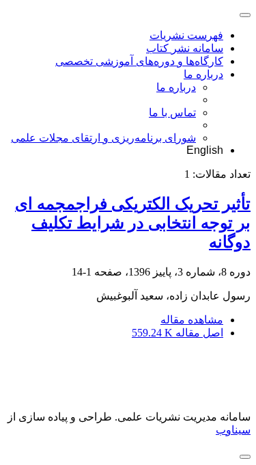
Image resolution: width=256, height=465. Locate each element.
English (204, 150)
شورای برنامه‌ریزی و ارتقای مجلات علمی (103, 138)
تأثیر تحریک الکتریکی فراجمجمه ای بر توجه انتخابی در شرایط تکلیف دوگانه (133, 223)
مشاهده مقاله (191, 320)
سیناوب (233, 430)
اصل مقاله (177, 332)
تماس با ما (172, 112)
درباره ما (203, 74)
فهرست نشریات (186, 35)
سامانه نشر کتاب (184, 48)
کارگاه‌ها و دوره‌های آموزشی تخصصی (139, 61)
